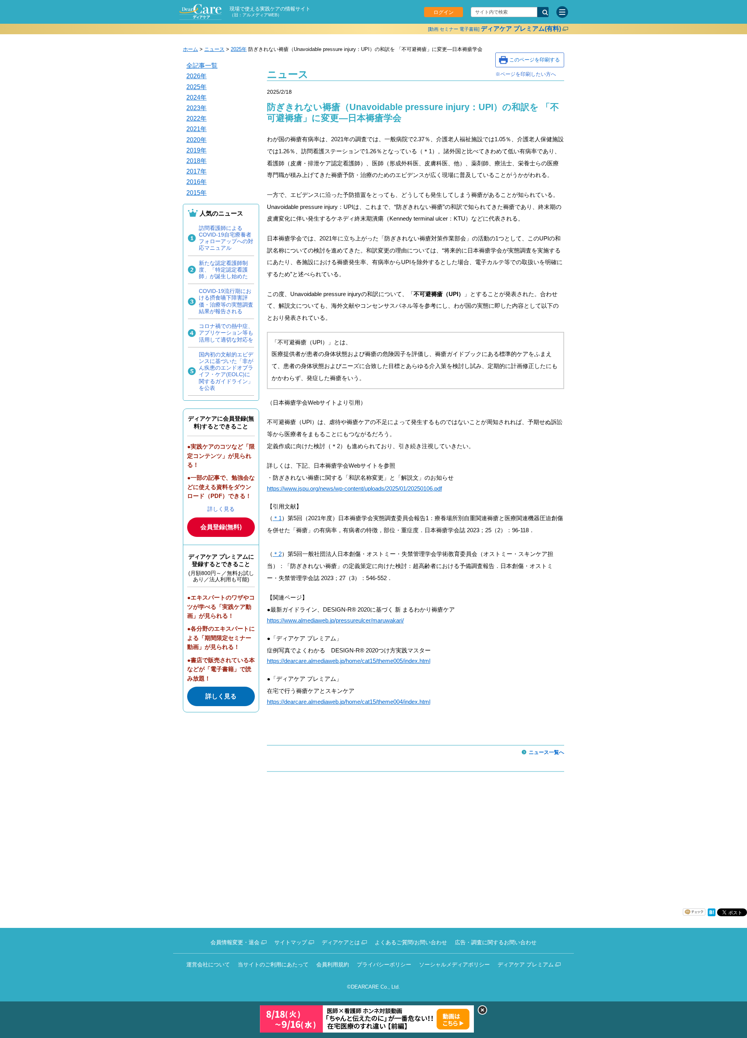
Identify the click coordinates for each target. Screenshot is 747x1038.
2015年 (196, 192)
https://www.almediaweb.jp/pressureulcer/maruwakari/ (335, 620)
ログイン (443, 12)
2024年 (196, 97)
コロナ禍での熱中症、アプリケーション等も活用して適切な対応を (226, 332)
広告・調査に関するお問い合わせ (496, 942)
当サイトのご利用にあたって (273, 964)
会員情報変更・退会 (235, 942)
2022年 (196, 118)
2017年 (196, 171)
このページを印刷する (534, 60)
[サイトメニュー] (562, 12)
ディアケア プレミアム (526, 964)
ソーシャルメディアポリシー (454, 964)
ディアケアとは (341, 942)
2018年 (196, 161)
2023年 (196, 108)
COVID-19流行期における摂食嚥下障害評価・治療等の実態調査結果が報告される (226, 301)
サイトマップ (290, 942)
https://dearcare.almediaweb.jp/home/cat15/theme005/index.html (348, 661)
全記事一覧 (201, 65)
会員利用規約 (332, 964)
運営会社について (208, 964)
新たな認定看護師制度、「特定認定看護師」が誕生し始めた (223, 269)
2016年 (196, 182)
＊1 (277, 518)
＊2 (277, 554)
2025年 (239, 49)
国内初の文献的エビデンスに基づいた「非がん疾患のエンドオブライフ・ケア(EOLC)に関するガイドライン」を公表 (226, 371)
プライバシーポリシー (384, 964)
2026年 (196, 76)
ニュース (214, 49)
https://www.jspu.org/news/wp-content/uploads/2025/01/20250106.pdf (354, 488)
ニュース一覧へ (546, 752)
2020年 (196, 140)
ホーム (190, 49)
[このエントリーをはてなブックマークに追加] (711, 914)
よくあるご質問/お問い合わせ (411, 942)
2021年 (196, 129)
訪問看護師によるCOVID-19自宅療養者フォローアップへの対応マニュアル (226, 238)
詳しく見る (221, 509)
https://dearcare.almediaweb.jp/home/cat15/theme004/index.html (348, 701)
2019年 (196, 150)
